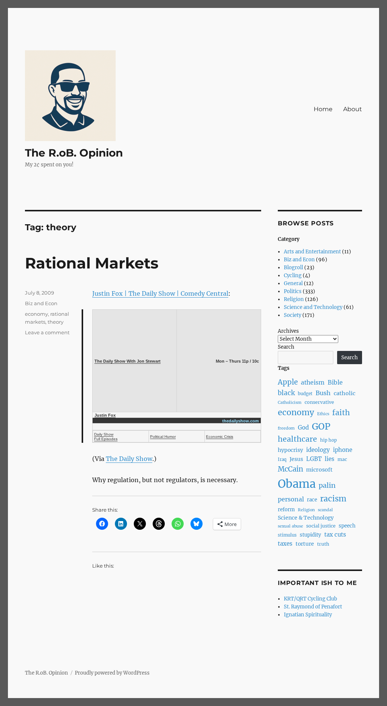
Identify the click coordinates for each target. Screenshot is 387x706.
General (293, 283)
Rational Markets (91, 263)
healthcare (297, 439)
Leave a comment (47, 332)
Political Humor (163, 436)
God (303, 427)
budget (305, 393)
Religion (294, 299)
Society (292, 315)
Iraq (282, 459)
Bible (335, 382)
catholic (344, 393)
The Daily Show (129, 458)
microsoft (319, 469)
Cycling (293, 275)
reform (286, 509)
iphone (342, 449)
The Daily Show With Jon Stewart (127, 361)
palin (327, 485)
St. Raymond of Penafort (313, 607)
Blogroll (293, 267)
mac (342, 459)
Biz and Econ (41, 303)
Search (286, 347)
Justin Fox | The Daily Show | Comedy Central (160, 293)
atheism (313, 382)
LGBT (314, 458)
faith (341, 412)
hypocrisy (290, 450)
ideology (318, 449)
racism (333, 499)
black (286, 393)
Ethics (323, 413)
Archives (288, 331)
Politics (293, 291)
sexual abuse (290, 526)
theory (55, 322)
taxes (285, 543)
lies (329, 458)
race (312, 500)
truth (323, 544)
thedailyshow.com (240, 421)
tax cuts (335, 534)
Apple (288, 382)
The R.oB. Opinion (74, 152)
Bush (323, 393)
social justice (321, 526)
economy (36, 314)
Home (323, 109)
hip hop (328, 440)
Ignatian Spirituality (308, 614)
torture (305, 543)
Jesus (296, 459)
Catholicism (290, 402)
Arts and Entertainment (312, 251)
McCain (290, 469)
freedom (286, 428)
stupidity (310, 535)
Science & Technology (306, 517)
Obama (297, 484)
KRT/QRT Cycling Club (310, 599)
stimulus (287, 535)
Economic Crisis (219, 436)
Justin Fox (105, 415)
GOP (321, 426)
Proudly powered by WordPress (112, 673)
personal (291, 499)
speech (347, 526)
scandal (325, 509)
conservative (319, 402)
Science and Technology (313, 307)
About (352, 109)
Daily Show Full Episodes (106, 436)
